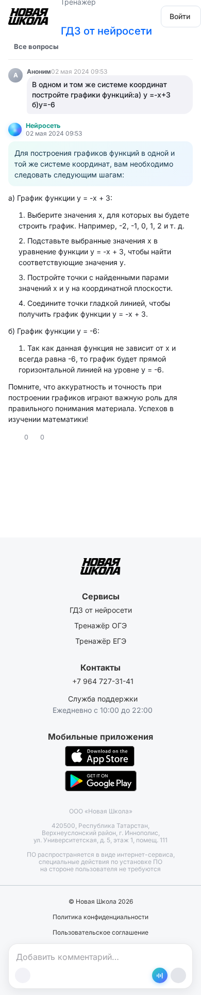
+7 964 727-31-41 (102, 681)
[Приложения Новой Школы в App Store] (100, 756)
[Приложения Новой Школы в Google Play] (101, 781)
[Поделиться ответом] (53, 437)
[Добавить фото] (22, 975)
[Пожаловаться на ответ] (63, 437)
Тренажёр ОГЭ (100, 625)
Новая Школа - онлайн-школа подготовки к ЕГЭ (28, 13)
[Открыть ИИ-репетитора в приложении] (159, 975)
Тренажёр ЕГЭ (100, 641)
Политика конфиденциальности (100, 917)
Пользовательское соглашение (100, 932)
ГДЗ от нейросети (106, 31)
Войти (180, 16)
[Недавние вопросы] (72, 46)
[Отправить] (178, 975)
